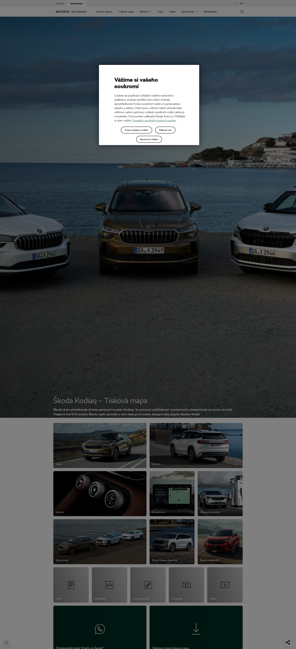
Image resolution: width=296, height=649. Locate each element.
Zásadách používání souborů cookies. (154, 120)
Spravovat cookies (149, 139)
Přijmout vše (165, 130)
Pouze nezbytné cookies (136, 130)
